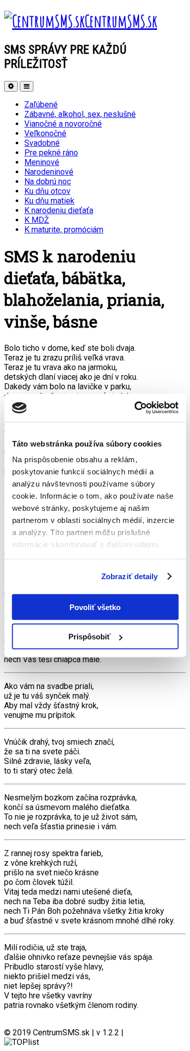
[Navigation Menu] (26, 86)
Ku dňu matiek (49, 201)
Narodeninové (48, 172)
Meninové (41, 162)
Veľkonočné (45, 133)
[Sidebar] (11, 86)
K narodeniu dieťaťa (58, 210)
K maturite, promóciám (63, 229)
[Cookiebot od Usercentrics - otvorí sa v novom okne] (135, 408)
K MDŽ (36, 220)
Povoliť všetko (95, 606)
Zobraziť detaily (129, 576)
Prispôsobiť (89, 636)
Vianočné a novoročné (63, 124)
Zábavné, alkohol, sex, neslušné (80, 114)
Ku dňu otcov (47, 191)
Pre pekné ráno (51, 152)
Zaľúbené (41, 104)
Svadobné (42, 143)
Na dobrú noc (47, 181)
